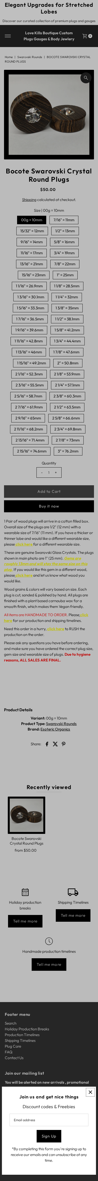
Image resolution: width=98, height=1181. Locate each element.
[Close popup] (90, 1092)
